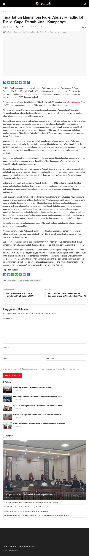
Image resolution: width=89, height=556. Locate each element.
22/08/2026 (17, 426)
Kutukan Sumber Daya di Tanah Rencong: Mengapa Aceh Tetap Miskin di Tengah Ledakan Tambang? (36, 515)
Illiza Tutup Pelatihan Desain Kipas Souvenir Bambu (32, 387)
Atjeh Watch (20, 27)
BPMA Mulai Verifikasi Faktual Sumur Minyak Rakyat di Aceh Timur (37, 396)
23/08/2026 (17, 390)
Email (6, 358)
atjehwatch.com (73, 102)
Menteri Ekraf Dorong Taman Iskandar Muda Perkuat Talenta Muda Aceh (39, 423)
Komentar (7, 318)
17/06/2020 (32, 27)
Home (5, 12)
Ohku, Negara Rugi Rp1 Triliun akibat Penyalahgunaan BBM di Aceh (26, 511)
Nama (6, 348)
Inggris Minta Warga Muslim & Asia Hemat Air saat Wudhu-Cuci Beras (38, 405)
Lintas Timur (12, 12)
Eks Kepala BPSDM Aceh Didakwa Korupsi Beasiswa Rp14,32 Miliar (28, 494)
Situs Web (50, 358)
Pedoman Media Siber (26, 546)
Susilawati (12, 280)
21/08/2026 (9, 497)
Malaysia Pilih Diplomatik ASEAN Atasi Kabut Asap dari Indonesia (37, 414)
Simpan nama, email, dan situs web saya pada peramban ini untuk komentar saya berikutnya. (42, 369)
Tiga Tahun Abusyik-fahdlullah (30, 280)
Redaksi (13, 546)
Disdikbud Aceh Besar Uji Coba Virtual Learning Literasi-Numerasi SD (26, 507)
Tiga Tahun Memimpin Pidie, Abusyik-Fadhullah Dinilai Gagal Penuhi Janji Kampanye (31, 502)
